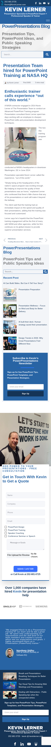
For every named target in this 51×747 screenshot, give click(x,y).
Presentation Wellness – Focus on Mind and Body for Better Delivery (32, 308)
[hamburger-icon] (48, 20)
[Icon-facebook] (36, 3)
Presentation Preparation (29, 289)
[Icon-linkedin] (40, 3)
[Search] (47, 54)
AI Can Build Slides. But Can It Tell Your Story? (23, 283)
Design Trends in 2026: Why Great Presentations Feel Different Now (31, 341)
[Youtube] (44, 3)
